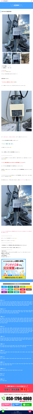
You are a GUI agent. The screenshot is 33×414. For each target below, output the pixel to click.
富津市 (15, 321)
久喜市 (11, 329)
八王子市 (25, 302)
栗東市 (6, 363)
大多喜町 (25, 318)
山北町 (8, 312)
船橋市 (17, 321)
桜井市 (16, 358)
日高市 (12, 331)
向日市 (21, 351)
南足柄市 (30, 311)
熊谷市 (13, 329)
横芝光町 (3, 322)
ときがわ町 (14, 330)
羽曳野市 (7, 340)
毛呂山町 (8, 332)
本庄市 (24, 331)
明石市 (6, 345)
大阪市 (1, 337)
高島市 (25, 363)
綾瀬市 (32, 310)
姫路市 (26, 345)
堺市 (3, 337)
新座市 (27, 330)
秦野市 (14, 311)
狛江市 (1, 305)
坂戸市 (24, 329)
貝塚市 (26, 339)
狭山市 (29, 329)
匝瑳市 (8, 320)
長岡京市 (23, 351)
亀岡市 (16, 351)
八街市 (30, 321)
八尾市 (11, 339)
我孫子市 (3, 318)
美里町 (31, 331)
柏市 (29, 318)
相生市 (28, 345)
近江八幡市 (16, 363)
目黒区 (23, 301)
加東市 (23, 345)
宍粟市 (23, 346)
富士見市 (17, 331)
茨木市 (12, 337)
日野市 (20, 304)
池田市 (5, 337)
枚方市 (22, 337)
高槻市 (15, 337)
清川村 (4, 311)
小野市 (18, 345)
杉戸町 (3, 330)
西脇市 (14, 345)
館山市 (15, 320)
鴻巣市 (15, 329)
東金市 (27, 320)
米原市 (20, 363)
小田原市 (27, 311)
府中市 (5, 304)
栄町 (23, 319)
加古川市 (8, 345)
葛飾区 (19, 302)
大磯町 (22, 311)
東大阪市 (8, 339)
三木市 (16, 345)
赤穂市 (31, 345)
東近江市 (13, 363)
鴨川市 (7, 319)
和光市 (26, 332)
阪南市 (2, 340)
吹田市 (17, 337)
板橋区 (12, 302)
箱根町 (12, 312)
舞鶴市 (6, 351)
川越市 (1, 329)
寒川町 (19, 311)
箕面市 (8, 337)
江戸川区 (21, 302)
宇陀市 (30, 358)
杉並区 (3, 302)
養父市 (6, 346)
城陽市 (18, 351)
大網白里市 (21, 318)
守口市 (30, 337)
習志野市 (7, 321)
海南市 (4, 370)
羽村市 (21, 305)
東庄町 (30, 320)
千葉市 (18, 320)
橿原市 (13, 358)
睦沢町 (25, 321)
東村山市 (23, 304)
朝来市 (8, 346)
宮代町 (3, 332)
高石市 (18, 339)
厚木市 (22, 310)
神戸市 (1, 345)
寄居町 (21, 332)
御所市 (20, 358)
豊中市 (10, 337)
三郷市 (29, 331)
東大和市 (3, 305)
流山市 (4, 321)
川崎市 (3, 310)
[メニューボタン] (32, 1)
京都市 (1, 351)
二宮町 (24, 311)
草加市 (6, 330)
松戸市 (20, 321)
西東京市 (27, 305)
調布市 (10, 304)
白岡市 (1, 330)
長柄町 (2, 321)
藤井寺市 (10, 340)
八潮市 (11, 332)
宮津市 (14, 351)
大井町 (3, 312)
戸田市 (20, 330)
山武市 (27, 319)
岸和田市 (23, 339)
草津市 (27, 363)
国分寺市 (26, 304)
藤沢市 (8, 311)
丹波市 (14, 346)
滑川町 (25, 330)
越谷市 (18, 329)
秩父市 (8, 330)
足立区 (17, 302)
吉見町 (18, 332)
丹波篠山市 (11, 346)
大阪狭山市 (16, 340)
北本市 (6, 329)
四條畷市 (2, 339)
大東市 (5, 339)
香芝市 (25, 358)
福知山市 (3, 351)
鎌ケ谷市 (4, 319)
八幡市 (26, 351)
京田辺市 (29, 351)
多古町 (13, 320)
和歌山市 (1, 370)
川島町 (3, 329)
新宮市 (16, 370)
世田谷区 (28, 301)
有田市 (9, 370)
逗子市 (11, 310)
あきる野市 (24, 305)
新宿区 (8, 301)
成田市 (10, 321)
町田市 (12, 304)
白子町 (3, 320)
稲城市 (19, 305)
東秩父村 (6, 331)
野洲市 (8, 363)
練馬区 (14, 302)
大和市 (24, 310)
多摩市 (16, 305)
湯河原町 (17, 312)
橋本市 (6, 370)
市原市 (14, 318)
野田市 (12, 321)
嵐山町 (23, 332)
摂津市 (20, 337)
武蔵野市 (30, 302)
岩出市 (22, 370)
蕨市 (27, 332)
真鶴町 (15, 312)
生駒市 (23, 358)
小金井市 (15, 304)
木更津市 (9, 319)
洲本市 (17, 346)
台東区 (13, 301)
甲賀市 (29, 363)
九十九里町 (17, 319)
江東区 (18, 301)
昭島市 (8, 304)
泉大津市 (20, 339)
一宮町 (11, 318)
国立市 (29, 304)
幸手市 (26, 329)
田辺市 (14, 370)
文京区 (11, 301)
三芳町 (6, 332)
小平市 (18, 304)
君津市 (12, 319)
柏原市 (13, 339)
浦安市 (18, 318)
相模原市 (19, 310)
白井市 (5, 320)
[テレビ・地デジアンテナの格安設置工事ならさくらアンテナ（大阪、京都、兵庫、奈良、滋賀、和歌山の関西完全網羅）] (4, 1)
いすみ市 (6, 318)
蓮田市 (29, 330)
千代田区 (1, 301)
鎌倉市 (9, 310)
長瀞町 (22, 330)
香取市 (1, 319)
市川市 (9, 318)
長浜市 (22, 363)
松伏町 (26, 331)
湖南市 (11, 363)
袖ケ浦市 (10, 320)
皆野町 (1, 332)
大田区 (25, 301)
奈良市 (1, 358)
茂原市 (27, 321)
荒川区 (9, 302)
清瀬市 (6, 305)
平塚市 (6, 311)
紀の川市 (19, 370)
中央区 (4, 301)
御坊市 (11, 370)
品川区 (20, 301)
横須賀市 (6, 310)
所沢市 (17, 330)
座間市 (29, 310)
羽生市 (1, 331)
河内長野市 (20, 340)
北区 (7, 302)
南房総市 (22, 321)
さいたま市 (21, 329)
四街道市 (6, 322)
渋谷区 (31, 301)
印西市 (16, 318)
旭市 (0, 318)
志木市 (31, 329)
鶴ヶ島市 (11, 330)
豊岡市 (3, 346)
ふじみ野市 (20, 331)
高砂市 (11, 345)
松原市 (4, 340)
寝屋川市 (27, 337)
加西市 (21, 345)
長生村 (23, 320)
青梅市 (3, 304)
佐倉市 (25, 319)
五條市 (18, 358)
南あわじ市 (19, 346)
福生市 (31, 304)
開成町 (10, 312)
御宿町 (28, 318)
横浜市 (1, 310)
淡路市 (25, 346)
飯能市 (4, 331)
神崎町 (21, 319)
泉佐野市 (29, 339)
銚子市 (20, 320)
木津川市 (5, 353)
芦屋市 (3, 345)
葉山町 (16, 310)
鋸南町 (15, 319)
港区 (6, 301)
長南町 (25, 320)
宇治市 (11, 351)
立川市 (27, 302)
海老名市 (26, 310)
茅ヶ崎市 (11, 311)
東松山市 (9, 331)
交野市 (24, 337)
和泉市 (15, 339)
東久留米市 (9, 305)
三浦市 (14, 310)
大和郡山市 (7, 358)
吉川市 (16, 332)
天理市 (11, 358)
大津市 (1, 363)
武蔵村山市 (13, 305)
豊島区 (5, 302)
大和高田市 (4, 358)
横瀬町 (14, 332)
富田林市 (13, 340)
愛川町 (1, 311)
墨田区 (15, 301)
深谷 (14, 331)
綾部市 (9, 351)
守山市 (3, 363)
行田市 (8, 329)
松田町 (5, 312)
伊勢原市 (16, 311)
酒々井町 (30, 319)
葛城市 (28, 358)
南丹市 (2, 353)
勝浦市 (32, 318)
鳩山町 (32, 330)
